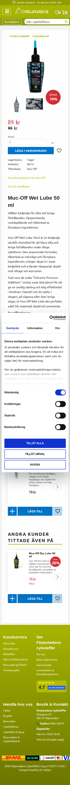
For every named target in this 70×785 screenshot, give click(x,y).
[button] (57, 12)
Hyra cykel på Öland (14, 664)
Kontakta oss (10, 648)
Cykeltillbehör (11, 741)
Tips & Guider (44, 665)
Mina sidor (9, 643)
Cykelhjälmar (10, 726)
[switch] (60, 404)
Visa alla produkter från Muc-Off (26, 177)
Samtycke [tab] (12, 328)
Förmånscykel (11, 670)
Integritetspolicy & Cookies (35, 769)
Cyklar (6, 710)
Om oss (40, 654)
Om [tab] (57, 328)
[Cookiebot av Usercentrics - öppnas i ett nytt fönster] (50, 317)
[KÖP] (31, 150)
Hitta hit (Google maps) (50, 739)
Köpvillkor (9, 654)
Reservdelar (10, 737)
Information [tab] (35, 328)
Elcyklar (7, 715)
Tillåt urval (35, 454)
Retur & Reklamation (15, 659)
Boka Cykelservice (47, 659)
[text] (35, 122)
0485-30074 (57, 723)
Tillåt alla (35, 443)
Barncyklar (9, 721)
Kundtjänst (12, 21)
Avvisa (35, 464)
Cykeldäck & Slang (13, 732)
